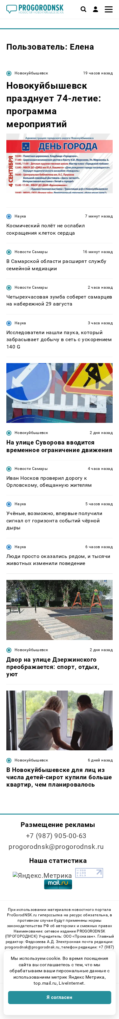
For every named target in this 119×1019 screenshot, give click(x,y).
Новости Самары (31, 252)
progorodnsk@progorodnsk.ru (56, 846)
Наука (20, 216)
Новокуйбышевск (31, 73)
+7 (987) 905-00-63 (56, 836)
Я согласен (60, 997)
